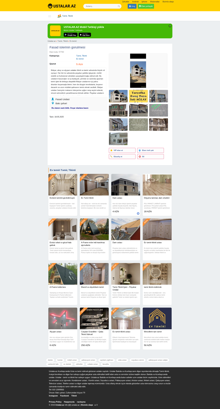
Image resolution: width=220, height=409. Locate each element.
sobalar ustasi (92, 364)
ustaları (74, 70)
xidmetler (79, 364)
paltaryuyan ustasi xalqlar (158, 360)
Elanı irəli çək (148, 150)
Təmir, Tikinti (63, 41)
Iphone (144, 2)
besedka (106, 364)
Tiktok (74, 396)
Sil (143, 157)
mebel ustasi (72, 360)
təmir (86, 70)
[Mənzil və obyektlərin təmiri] (94, 266)
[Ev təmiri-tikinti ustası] (157, 221)
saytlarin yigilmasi (106, 360)
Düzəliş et (118, 157)
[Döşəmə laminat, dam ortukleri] (157, 177)
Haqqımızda (69, 402)
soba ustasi (122, 360)
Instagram (53, 396)
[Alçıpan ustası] (62, 311)
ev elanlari (67, 364)
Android (135, 2)
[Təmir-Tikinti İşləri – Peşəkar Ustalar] (125, 266)
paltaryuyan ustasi (88, 360)
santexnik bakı (53, 364)
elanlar (50, 360)
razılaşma (81, 402)
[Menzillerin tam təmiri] (157, 311)
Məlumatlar (155, 2)
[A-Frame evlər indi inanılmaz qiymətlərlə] (94, 221)
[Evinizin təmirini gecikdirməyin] (62, 177)
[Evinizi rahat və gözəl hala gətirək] (62, 221)
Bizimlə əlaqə (168, 2)
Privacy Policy (55, 402)
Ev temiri (73, 41)
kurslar (60, 360)
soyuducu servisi (137, 360)
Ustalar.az (52, 41)
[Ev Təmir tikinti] (94, 177)
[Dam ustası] (125, 177)
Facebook (64, 396)
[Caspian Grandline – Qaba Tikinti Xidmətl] (94, 311)
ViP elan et (118, 150)
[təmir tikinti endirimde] (157, 266)
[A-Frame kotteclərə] (62, 266)
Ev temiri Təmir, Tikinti (63, 170)
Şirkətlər (125, 2)
